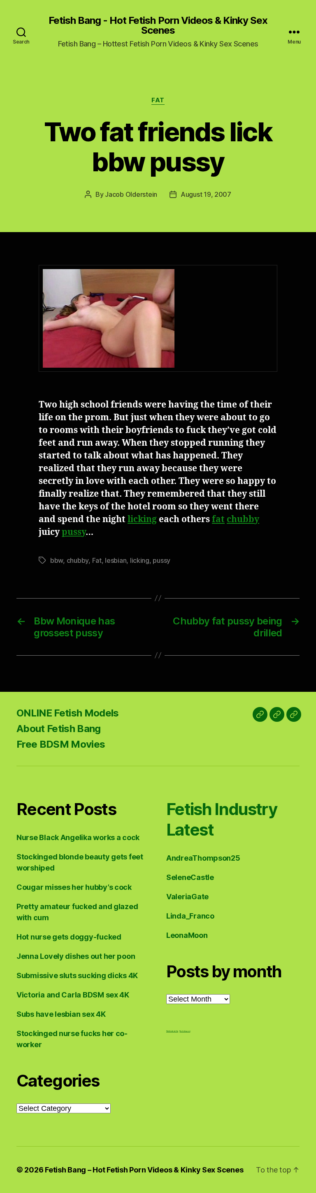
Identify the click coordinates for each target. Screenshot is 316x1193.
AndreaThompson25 (203, 858)
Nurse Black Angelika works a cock (77, 837)
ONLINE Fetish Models (67, 713)
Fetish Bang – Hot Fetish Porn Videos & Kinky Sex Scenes (144, 1169)
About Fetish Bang (58, 729)
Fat (158, 100)
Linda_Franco (190, 916)
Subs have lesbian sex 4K (61, 1014)
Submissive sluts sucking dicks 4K (77, 975)
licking (142, 519)
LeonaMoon (187, 935)
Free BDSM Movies (60, 744)
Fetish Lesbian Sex (172, 1031)
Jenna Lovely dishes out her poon (75, 956)
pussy (74, 532)
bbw (56, 560)
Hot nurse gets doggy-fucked (68, 937)
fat (218, 519)
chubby (243, 519)
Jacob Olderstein (131, 194)
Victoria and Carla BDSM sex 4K (72, 994)
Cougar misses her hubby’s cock (74, 887)
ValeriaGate (187, 896)
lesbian (115, 560)
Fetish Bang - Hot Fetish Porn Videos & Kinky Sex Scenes (158, 25)
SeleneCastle (190, 877)
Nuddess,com (184, 1031)
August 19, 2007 (206, 194)
